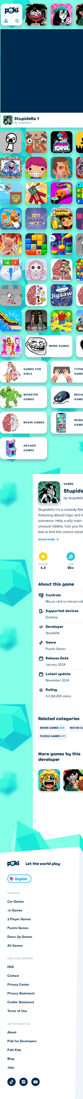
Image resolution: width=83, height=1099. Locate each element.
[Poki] (11, 10)
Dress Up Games (19, 937)
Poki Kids (14, 1050)
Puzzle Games (52, 736)
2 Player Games (19, 919)
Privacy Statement (21, 993)
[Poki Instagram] (23, 1082)
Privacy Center (18, 984)
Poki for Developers (22, 1041)
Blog (10, 1059)
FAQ (10, 967)
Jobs (10, 1067)
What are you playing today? (17, 21)
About (11, 1032)
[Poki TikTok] (11, 1082)
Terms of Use (17, 1011)
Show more (46, 539)
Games (69, 484)
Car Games (15, 901)
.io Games (14, 910)
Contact (13, 976)
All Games (15, 945)
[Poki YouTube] (35, 1082)
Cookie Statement (20, 1002)
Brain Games (52, 728)
